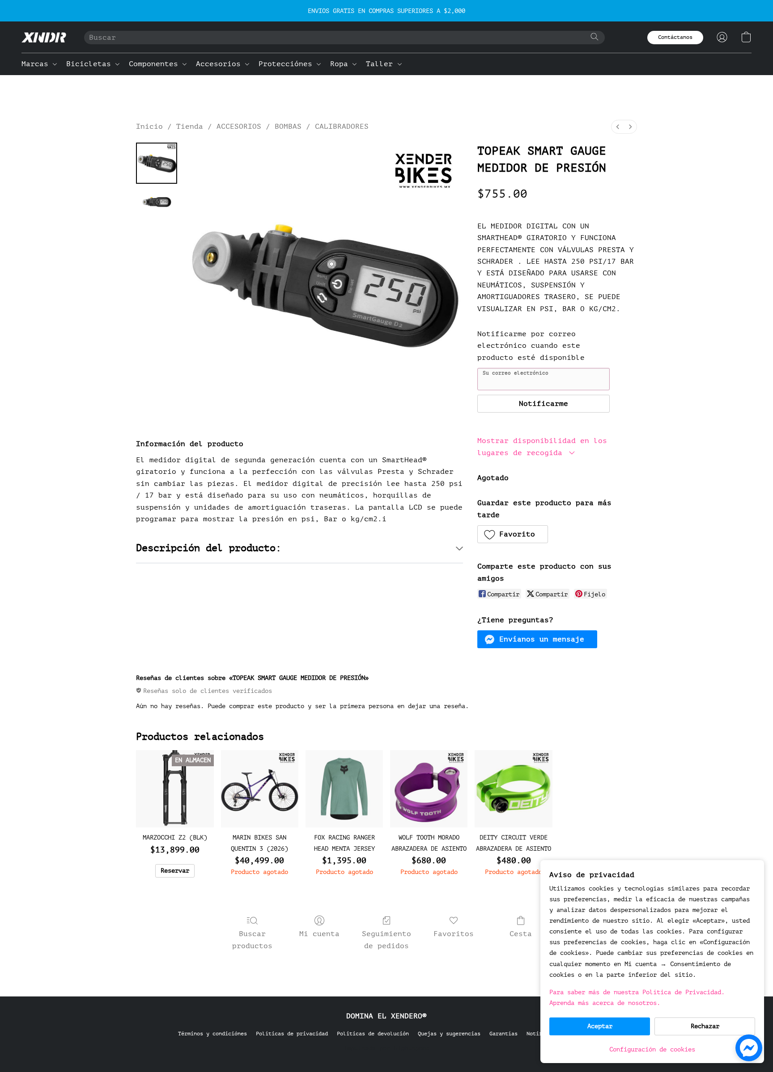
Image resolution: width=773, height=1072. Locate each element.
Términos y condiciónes (212, 1033)
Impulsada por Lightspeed (386, 1048)
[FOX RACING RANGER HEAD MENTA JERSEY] (344, 788)
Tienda (189, 126)
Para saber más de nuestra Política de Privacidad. (637, 992)
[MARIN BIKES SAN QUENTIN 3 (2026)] (259, 788)
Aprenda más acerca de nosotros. (604, 1003)
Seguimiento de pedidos (386, 940)
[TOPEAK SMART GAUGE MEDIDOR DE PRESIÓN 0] (156, 163)
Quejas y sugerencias (449, 1033)
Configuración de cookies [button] (652, 1049)
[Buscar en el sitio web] (594, 36)
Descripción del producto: (208, 548)
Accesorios (220, 64)
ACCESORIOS (239, 126)
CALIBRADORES (342, 126)
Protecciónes (288, 64)
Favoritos (453, 934)
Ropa (341, 64)
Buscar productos (252, 940)
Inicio (149, 126)
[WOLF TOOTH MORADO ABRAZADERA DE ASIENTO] (428, 788)
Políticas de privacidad (292, 1033)
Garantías (503, 1033)
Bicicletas (90, 64)
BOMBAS (288, 126)
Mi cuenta (319, 934)
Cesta (521, 934)
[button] (43, 37)
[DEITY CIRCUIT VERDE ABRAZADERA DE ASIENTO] (513, 788)
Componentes (156, 64)
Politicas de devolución (373, 1033)
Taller (381, 64)
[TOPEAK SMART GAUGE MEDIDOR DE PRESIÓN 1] (156, 202)
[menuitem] (618, 126)
